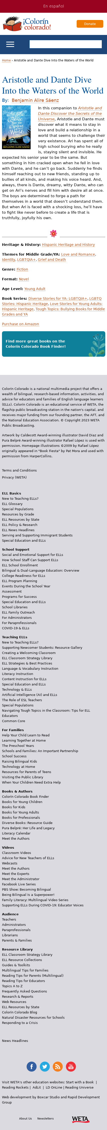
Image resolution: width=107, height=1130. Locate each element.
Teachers (9, 919)
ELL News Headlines (18, 530)
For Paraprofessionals (19, 623)
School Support (15, 549)
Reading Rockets (15, 1087)
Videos (8, 847)
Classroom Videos (16, 853)
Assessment (12, 591)
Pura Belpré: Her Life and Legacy (28, 828)
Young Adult (34, 289)
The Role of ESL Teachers (22, 700)
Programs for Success (19, 597)
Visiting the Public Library (22, 777)
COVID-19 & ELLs (15, 628)
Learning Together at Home (24, 740)
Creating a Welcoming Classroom (29, 653)
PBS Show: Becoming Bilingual (26, 889)
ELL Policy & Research (19, 525)
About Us (25, 1118)
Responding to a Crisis (20, 1023)
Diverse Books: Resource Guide (27, 823)
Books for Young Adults (20, 812)
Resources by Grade (18, 514)
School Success (14, 756)
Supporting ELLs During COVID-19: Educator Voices (43, 905)
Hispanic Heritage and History (68, 245)
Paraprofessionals (16, 930)
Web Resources (14, 1002)
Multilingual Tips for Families (25, 970)
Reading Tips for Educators (23, 981)
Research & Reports (17, 996)
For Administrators (17, 618)
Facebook (32, 1067)
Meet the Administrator (20, 879)
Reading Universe (79, 1087)
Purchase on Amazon (20, 324)
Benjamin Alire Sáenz (35, 100)
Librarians (10, 935)
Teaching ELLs (14, 637)
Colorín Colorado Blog (19, 1012)
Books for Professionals (21, 817)
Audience (10, 914)
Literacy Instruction (17, 674)
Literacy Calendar (16, 833)
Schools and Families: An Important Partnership (40, 751)
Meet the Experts (15, 874)
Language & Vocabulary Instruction (30, 668)
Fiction (22, 269)
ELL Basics (11, 493)
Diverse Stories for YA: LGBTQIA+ (57, 299)
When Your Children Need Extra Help (31, 782)
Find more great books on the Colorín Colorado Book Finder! (36, 343)
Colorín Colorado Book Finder (25, 797)
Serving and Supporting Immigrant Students (37, 535)
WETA (81, 1119)
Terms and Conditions (19, 470)
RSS (58, 1067)
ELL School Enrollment (20, 565)
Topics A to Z (12, 986)
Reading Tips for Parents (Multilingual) (32, 975)
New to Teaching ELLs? (20, 498)
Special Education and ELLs (24, 540)
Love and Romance (78, 254)
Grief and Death (52, 260)
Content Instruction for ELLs (24, 679)
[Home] (27, 23)
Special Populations (18, 509)
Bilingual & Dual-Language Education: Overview (40, 570)
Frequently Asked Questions (24, 991)
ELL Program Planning (19, 581)
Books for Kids (13, 807)
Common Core (13, 721)
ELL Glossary (12, 504)
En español (53, 6)
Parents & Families (17, 940)
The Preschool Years (18, 746)
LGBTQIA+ (26, 260)
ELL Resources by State (20, 519)
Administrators (14, 925)
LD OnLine (54, 1087)
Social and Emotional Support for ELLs (32, 555)
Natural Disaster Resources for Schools (33, 1017)
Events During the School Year (26, 586)
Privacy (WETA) (14, 477)
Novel (24, 279)
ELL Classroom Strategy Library (27, 658)
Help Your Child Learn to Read (26, 735)
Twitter (45, 1067)
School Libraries (15, 607)
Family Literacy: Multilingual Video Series (35, 900)
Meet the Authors (16, 838)
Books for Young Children (22, 802)
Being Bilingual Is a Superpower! (28, 895)
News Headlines (15, 1041)
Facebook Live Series (19, 884)
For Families (13, 730)
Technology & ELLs (17, 689)
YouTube (71, 1067)
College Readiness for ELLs (23, 576)
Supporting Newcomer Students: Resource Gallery (42, 647)
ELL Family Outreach (18, 612)
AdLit (37, 1087)
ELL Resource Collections (22, 960)
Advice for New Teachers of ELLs (28, 858)
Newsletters (45, 1118)
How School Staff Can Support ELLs (30, 560)
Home (6, 60)
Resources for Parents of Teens (26, 772)
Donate (90, 24)
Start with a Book (80, 1082)
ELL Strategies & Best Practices (27, 663)
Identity (8, 260)
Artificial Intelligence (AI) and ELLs (29, 695)
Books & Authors (17, 791)
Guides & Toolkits (16, 965)
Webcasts (9, 863)
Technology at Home (18, 767)
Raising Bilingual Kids (19, 761)
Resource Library (17, 949)
